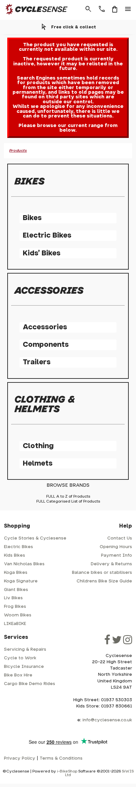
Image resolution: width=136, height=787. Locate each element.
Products (18, 150)
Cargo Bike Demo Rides (29, 684)
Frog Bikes (15, 607)
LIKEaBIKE (15, 624)
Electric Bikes (47, 235)
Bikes (32, 217)
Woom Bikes (17, 615)
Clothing (38, 446)
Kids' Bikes (41, 253)
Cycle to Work (20, 658)
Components (46, 344)
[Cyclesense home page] (35, 16)
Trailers (37, 362)
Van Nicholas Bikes (24, 564)
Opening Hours (116, 547)
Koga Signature (21, 581)
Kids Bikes (14, 555)
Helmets (37, 463)
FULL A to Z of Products (68, 496)
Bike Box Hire (18, 675)
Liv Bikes (13, 598)
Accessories (45, 327)
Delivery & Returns (111, 564)
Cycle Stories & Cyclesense (35, 538)
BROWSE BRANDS (68, 485)
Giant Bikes (16, 590)
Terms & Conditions (61, 758)
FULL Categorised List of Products (68, 501)
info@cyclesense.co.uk (107, 720)
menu (128, 9)
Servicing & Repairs (25, 649)
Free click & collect (73, 27)
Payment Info (116, 555)
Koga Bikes (15, 573)
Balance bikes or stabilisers (102, 573)
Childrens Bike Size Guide (104, 581)
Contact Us (119, 538)
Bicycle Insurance (24, 667)
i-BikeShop (67, 771)
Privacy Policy (19, 758)
